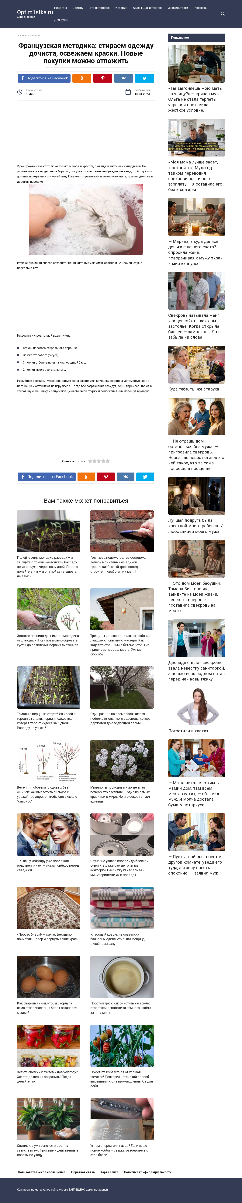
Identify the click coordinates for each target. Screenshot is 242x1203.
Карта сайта (109, 1172)
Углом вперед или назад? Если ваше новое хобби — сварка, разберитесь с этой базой (119, 1150)
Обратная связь (83, 1172)
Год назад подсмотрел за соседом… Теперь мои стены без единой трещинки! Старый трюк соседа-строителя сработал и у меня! (118, 564)
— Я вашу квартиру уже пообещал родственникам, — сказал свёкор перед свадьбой (48, 865)
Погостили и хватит (188, 730)
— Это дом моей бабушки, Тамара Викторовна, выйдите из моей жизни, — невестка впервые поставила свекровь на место (195, 597)
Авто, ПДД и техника (147, 8)
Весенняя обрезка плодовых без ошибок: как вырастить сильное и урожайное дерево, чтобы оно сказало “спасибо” (47, 794)
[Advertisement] (86, 132)
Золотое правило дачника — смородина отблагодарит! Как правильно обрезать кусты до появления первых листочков (48, 640)
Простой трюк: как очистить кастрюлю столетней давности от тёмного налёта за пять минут (120, 1007)
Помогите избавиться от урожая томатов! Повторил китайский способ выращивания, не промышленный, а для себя (121, 1079)
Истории (121, 8)
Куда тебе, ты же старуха (193, 389)
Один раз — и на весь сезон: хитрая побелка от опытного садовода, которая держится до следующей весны (121, 718)
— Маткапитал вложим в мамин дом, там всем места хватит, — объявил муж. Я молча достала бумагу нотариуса (193, 793)
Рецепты (60, 8)
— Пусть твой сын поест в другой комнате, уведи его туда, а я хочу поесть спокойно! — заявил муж (195, 864)
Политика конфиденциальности (147, 1172)
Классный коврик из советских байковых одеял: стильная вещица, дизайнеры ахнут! (117, 938)
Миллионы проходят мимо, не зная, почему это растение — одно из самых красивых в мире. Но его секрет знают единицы (120, 794)
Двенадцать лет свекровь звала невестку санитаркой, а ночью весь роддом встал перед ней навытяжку (196, 670)
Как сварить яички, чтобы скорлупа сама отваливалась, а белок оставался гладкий (47, 1007)
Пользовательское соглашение (41, 1172)
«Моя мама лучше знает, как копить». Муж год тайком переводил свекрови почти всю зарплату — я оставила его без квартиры (195, 176)
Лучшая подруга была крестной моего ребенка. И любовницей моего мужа (195, 526)
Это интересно (99, 8)
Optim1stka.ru (35, 12)
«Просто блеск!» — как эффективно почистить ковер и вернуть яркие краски (48, 936)
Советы (78, 8)
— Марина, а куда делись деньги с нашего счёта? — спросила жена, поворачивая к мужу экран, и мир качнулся (195, 252)
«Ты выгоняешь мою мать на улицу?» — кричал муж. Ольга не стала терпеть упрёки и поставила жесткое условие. (195, 99)
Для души (61, 20)
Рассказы (200, 8)
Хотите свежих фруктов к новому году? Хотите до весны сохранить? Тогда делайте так (47, 1076)
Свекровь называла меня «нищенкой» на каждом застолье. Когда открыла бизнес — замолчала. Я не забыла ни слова (194, 326)
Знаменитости (178, 8)
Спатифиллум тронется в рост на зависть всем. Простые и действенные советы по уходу (47, 1150)
